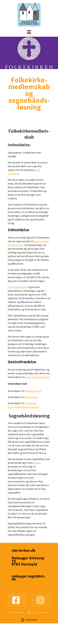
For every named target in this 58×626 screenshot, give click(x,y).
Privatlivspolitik (17, 612)
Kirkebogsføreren (17, 287)
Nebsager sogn (33, 391)
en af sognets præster (37, 377)
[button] (29, 32)
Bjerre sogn (31, 397)
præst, (37, 462)
